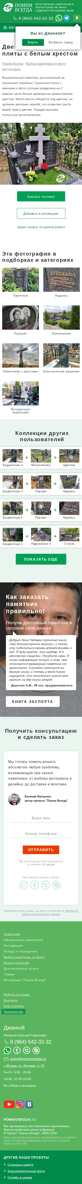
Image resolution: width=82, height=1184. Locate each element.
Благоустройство (17, 963)
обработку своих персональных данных (50, 912)
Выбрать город (61, 42)
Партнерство (13, 1011)
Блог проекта (14, 1006)
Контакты (11, 1000)
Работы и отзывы (17, 994)
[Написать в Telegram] (66, 18)
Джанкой (14, 1028)
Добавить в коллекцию (41, 213)
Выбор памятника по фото (24, 957)
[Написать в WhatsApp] (59, 18)
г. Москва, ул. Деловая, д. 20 (24, 1065)
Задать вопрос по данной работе (41, 227)
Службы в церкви (20, 1177)
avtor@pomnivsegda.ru (28, 1059)
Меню (14, 28)
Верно (33, 42)
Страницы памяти (20, 1164)
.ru (20, 1119)
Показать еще (41, 559)
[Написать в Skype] (57, 881)
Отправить (41, 850)
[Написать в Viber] (46, 881)
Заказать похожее (41, 196)
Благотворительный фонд (26, 1171)
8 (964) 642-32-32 (36, 18)
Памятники (12, 934)
